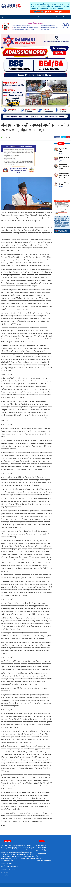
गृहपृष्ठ (3, 17)
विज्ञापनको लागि (42, 854)
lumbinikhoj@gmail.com (44, 850)
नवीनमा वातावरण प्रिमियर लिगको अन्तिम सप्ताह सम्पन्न (64, 166)
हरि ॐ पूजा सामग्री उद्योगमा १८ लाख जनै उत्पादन (63, 150)
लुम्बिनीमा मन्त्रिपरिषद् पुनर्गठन (64, 184)
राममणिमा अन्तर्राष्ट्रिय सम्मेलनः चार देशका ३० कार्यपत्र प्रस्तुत (64, 175)
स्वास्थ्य (30, 17)
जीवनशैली (65, 17)
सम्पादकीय (37, 17)
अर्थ (51, 17)
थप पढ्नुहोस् (4, 875)
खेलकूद (57, 17)
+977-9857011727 (42, 848)
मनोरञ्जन (45, 17)
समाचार (9, 17)
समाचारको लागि (42, 846)
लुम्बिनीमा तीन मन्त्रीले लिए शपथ (64, 158)
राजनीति (17, 17)
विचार (23, 17)
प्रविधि (4, 20)
